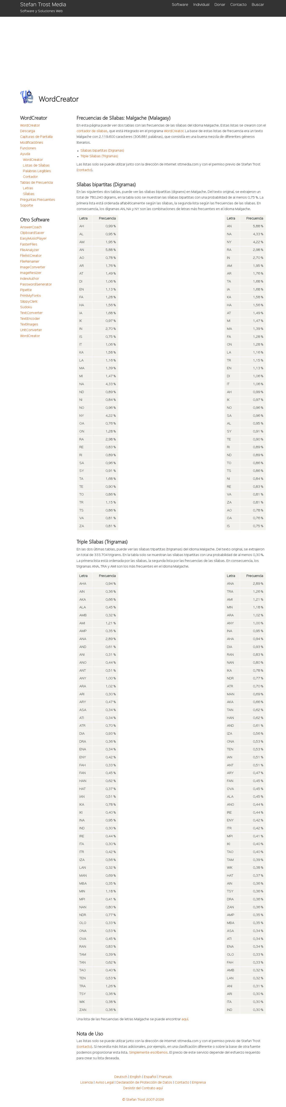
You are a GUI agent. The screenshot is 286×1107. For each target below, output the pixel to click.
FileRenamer (29, 261)
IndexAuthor (29, 278)
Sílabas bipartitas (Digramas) (102, 150)
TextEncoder (30, 318)
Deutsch (120, 1077)
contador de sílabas (92, 131)
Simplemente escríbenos (148, 1052)
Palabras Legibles (37, 171)
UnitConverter (31, 330)
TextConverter (31, 313)
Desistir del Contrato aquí (143, 1088)
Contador (30, 176)
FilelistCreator (30, 255)
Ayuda (25, 154)
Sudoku (26, 307)
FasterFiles (28, 244)
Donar (219, 4)
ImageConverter (32, 267)
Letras (28, 188)
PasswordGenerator (36, 284)
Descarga (27, 131)
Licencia (86, 1082)
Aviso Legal (104, 1082)
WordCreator (30, 125)
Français (165, 1077)
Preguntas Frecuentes (37, 200)
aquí (185, 1019)
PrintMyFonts (30, 295)
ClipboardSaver (32, 233)
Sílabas (28, 194)
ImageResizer (30, 273)
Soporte (26, 205)
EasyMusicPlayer (33, 238)
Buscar (258, 4)
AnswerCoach (31, 227)
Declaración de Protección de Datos (144, 1082)
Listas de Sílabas (36, 165)
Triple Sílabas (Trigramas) (99, 156)
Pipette (26, 290)
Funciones (28, 148)
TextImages (29, 324)
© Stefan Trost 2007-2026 (143, 1099)
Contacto (238, 4)
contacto (84, 170)
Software (180, 4)
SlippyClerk (28, 301)
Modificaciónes (31, 142)
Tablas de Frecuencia (36, 182)
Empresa (199, 1082)
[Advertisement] (145, 48)
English (135, 1077)
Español (150, 1077)
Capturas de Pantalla (36, 136)
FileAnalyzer (29, 250)
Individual (201, 4)
